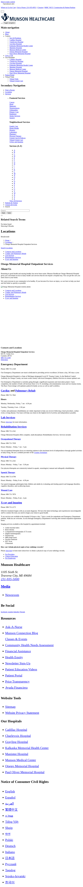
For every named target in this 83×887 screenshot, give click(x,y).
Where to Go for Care (8, 7)
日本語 (10, 858)
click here (9, 422)
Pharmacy (13, 134)
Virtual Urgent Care (16, 81)
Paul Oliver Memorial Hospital (20, 54)
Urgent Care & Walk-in (18, 138)
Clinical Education (11, 556)
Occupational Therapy (11, 439)
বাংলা (7, 833)
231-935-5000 (10, 579)
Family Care (14, 126)
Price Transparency (17, 681)
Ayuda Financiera (16, 687)
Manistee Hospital (16, 48)
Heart (11, 104)
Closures (40, 7)
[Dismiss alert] (2, 11)
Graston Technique (40, 452)
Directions (4, 360)
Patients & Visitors (11, 203)
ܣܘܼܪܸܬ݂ (9, 815)
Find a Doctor (10, 90)
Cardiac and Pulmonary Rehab (15, 253)
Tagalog (10, 870)
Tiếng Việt (11, 821)
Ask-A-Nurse (13, 627)
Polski (9, 840)
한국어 (10, 882)
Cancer (12, 102)
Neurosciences (14, 108)
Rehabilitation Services (13, 257)
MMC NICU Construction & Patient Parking (60, 7)
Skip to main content (8, 2)
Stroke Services (15, 116)
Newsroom (12, 595)
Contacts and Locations (13, 252)
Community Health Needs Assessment (29, 645)
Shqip (9, 827)
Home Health (14, 128)
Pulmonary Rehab (25, 390)
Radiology (13, 114)
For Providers (9, 554)
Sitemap (10, 706)
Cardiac (5, 390)
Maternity (13, 106)
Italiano (10, 852)
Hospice (12, 130)
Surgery (12, 118)
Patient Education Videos (21, 669)
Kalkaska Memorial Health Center (21, 46)
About (7, 32)
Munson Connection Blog (21, 633)
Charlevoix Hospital (16, 42)
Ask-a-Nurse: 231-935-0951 (26, 7)
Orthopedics (14, 110)
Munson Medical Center (18, 50)
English (10, 791)
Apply (9, 213)
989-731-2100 (6, 358)
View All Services (16, 201)
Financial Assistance (18, 651)
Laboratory (13, 132)
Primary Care (14, 112)
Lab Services (9, 255)
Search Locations (7, 248)
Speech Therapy (8, 472)
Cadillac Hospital (15, 40)
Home (7, 240)
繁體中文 (11, 809)
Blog (7, 34)
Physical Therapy (15, 136)
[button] (43, 45)
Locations (8, 92)
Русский (10, 864)
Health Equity (14, 657)
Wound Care (6, 490)
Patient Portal (9, 75)
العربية (9, 803)
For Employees (10, 558)
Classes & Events (11, 205)
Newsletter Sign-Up (17, 663)
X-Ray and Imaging (16, 142)
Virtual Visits (14, 79)
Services (8, 94)
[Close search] (2, 215)
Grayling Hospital (16, 44)
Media (5, 586)
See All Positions (15, 38)
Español (10, 797)
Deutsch (10, 846)
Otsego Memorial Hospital (19, 52)
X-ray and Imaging (11, 259)
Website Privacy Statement (22, 712)
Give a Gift (9, 55)
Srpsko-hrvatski (15, 876)
